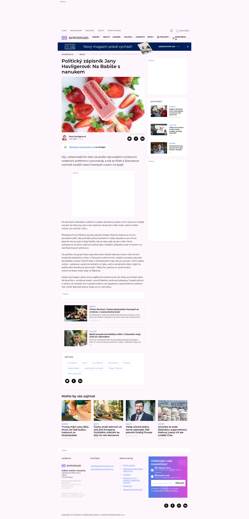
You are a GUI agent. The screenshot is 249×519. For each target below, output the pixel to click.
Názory (95, 37)
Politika (128, 37)
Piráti (84, 363)
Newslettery (76, 31)
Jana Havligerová (77, 136)
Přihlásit (179, 483)
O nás (64, 31)
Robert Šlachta (115, 368)
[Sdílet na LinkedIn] (142, 139)
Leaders (116, 37)
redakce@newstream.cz (102, 466)
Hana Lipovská (74, 373)
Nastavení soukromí (132, 489)
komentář (72, 363)
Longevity (140, 37)
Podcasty (164, 37)
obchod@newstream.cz (102, 469)
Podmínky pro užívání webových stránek (131, 480)
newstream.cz (67, 54)
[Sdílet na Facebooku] (136, 139)
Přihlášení (184, 31)
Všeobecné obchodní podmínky (133, 470)
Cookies (127, 474)
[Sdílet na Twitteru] (129, 139)
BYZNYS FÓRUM (114, 31)
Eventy (101, 31)
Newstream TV (180, 38)
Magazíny (90, 31)
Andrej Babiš (73, 368)
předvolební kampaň (94, 368)
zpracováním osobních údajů (165, 491)
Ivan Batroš (97, 363)
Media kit (127, 486)
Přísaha (126, 363)
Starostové (113, 363)
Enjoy (150, 37)
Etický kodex (129, 465)
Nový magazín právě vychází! (108, 47)
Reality (106, 37)
